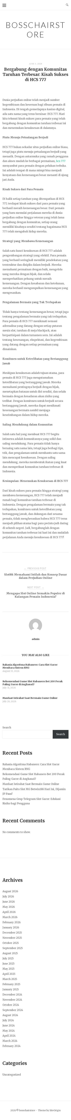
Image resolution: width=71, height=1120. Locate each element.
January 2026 (10, 927)
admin (35, 639)
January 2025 (10, 989)
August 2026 (10, 891)
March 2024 (9, 1040)
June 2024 (8, 1025)
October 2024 (10, 1004)
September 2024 (12, 1010)
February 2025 (11, 984)
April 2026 (9, 912)
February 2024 (11, 1046)
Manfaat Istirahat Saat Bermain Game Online (30, 784)
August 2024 (10, 1015)
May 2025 (8, 968)
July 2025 (8, 958)
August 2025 (10, 953)
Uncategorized (11, 1074)
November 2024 (12, 999)
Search (6, 727)
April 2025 (8, 974)
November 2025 (12, 937)
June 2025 (8, 963)
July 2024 (8, 1020)
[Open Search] (67, 4)
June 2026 (8, 901)
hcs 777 (60, 161)
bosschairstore (35, 29)
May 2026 (8, 906)
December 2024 (12, 994)
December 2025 (12, 932)
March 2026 (9, 917)
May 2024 (8, 1030)
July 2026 (8, 896)
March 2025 (9, 979)
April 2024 (9, 1035)
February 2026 (11, 922)
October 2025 (10, 943)
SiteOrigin (55, 1110)
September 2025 (12, 948)
